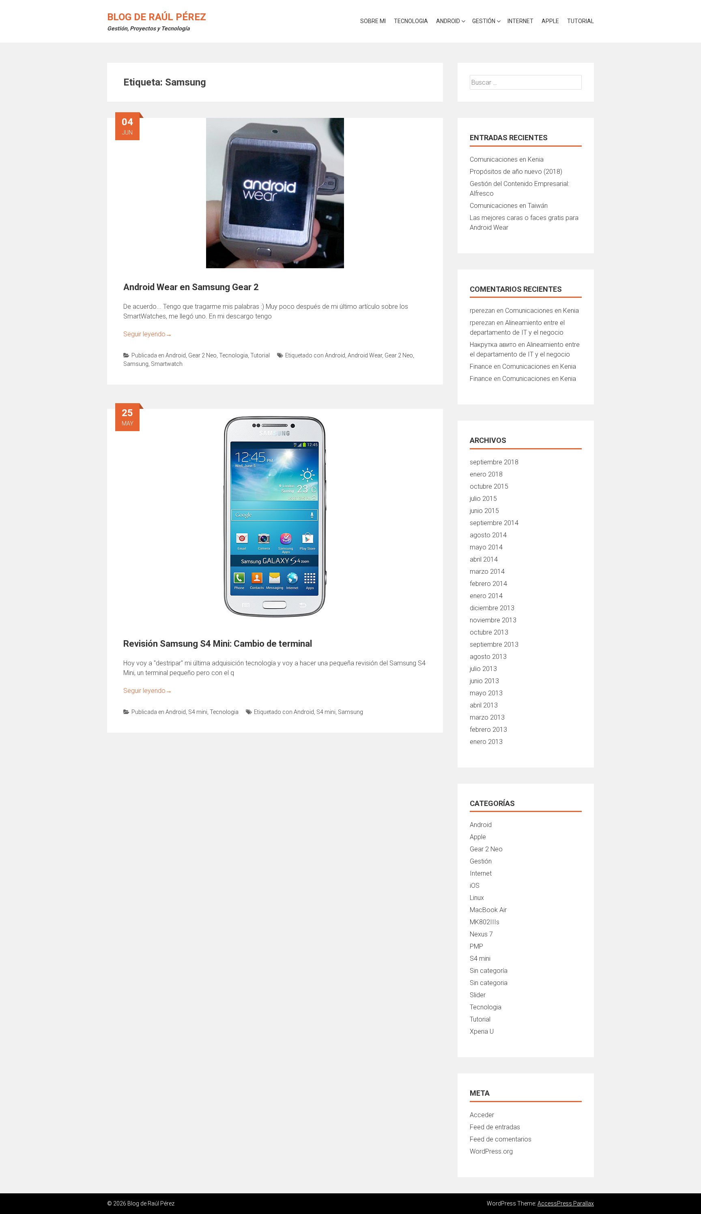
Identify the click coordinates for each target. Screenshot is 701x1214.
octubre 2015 (489, 486)
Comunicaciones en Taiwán (509, 205)
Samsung (135, 364)
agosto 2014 (488, 535)
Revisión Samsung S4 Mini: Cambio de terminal (217, 644)
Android (448, 21)
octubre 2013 (489, 632)
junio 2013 (484, 681)
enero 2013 (486, 742)
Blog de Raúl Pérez (156, 17)
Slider (478, 995)
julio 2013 (483, 669)
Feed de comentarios (500, 1139)
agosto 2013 (488, 656)
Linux (477, 898)
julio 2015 (483, 498)
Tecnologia (411, 21)
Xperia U (482, 1031)
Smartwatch (167, 364)
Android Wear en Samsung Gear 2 (191, 287)
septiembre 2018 (494, 462)
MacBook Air (488, 910)
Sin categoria (488, 983)
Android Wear (365, 355)
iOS (475, 885)
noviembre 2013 (493, 620)
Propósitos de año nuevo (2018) (516, 171)
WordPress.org (491, 1151)
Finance (481, 366)
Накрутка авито (493, 344)
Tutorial (580, 21)
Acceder (482, 1115)
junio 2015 (484, 511)
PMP (476, 946)
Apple (550, 21)
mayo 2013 (486, 693)
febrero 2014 (488, 584)
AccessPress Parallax (566, 1203)
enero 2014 (486, 596)
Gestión (483, 21)
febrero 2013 (488, 729)
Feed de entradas (495, 1127)
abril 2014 (484, 559)
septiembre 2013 (494, 644)
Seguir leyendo (147, 334)
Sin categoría (488, 971)
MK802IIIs (484, 922)
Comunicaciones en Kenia (507, 159)
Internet (520, 21)
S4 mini (197, 712)
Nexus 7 (481, 934)
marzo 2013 (487, 717)
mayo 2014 (486, 547)
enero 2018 (486, 474)
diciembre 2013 (492, 608)
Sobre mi (373, 21)
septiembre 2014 (494, 523)
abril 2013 (484, 705)
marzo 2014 (487, 571)
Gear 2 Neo (202, 355)
